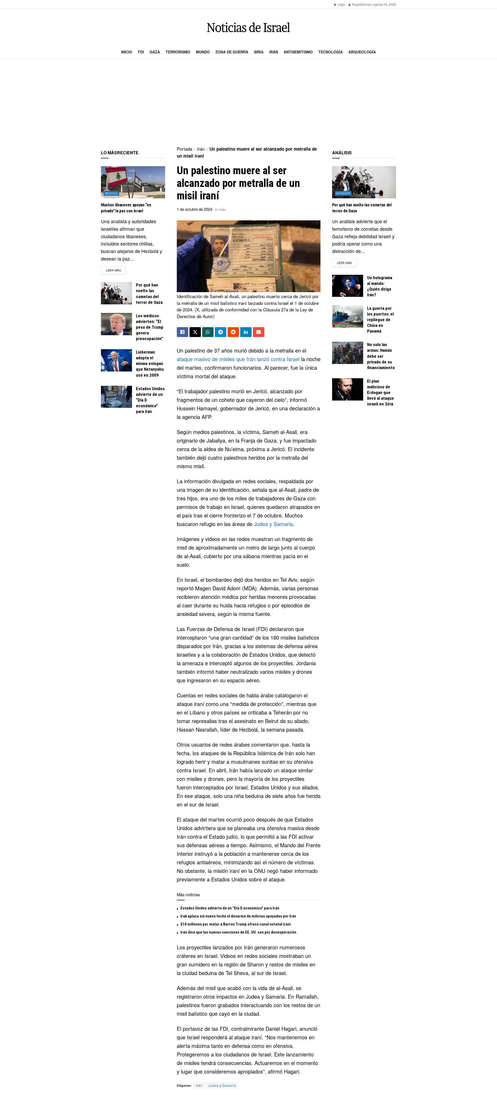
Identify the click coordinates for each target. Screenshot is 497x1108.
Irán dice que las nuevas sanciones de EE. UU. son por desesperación (238, 932)
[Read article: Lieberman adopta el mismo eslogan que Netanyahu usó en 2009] (116, 360)
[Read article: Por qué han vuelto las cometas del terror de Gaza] (116, 293)
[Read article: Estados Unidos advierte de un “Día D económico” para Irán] (116, 397)
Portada (184, 148)
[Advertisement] (248, 102)
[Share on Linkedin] (246, 332)
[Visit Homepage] (248, 27)
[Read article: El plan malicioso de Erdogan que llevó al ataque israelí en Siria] (347, 389)
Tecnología (330, 51)
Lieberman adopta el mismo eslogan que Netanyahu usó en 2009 (150, 363)
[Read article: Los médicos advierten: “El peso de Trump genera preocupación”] (116, 324)
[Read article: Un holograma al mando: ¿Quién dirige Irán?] (347, 286)
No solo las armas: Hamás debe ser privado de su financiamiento (381, 356)
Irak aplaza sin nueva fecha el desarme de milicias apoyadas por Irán (238, 916)
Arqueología (362, 51)
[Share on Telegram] (220, 332)
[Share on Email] (258, 332)
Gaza (155, 51)
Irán (273, 51)
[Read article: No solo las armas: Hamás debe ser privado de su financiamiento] (347, 353)
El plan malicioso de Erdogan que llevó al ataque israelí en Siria (380, 392)
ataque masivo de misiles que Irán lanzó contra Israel (238, 359)
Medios (111, 193)
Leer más (116, 270)
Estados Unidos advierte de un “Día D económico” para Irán (229, 908)
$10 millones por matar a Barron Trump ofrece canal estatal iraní (235, 924)
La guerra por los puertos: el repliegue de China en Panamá (380, 320)
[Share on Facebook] (182, 332)
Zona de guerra (231, 51)
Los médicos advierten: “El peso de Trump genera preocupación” (149, 327)
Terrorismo (178, 51)
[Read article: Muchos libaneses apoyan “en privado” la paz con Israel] (133, 182)
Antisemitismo (298, 51)
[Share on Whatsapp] (208, 332)
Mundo (203, 51)
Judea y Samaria (273, 524)
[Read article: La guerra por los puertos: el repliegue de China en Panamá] (347, 316)
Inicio (126, 51)
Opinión (343, 193)
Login (341, 4)
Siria (259, 51)
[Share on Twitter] (195, 332)
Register (357, 4)
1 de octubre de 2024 (194, 209)
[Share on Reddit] (233, 332)
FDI (141, 51)
